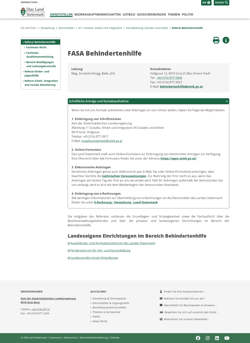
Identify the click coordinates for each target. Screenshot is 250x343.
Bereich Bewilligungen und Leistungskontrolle (41, 64)
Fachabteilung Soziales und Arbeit (147, 28)
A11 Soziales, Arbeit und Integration (100, 28)
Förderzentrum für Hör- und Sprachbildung (100, 250)
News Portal (100, 321)
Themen (174, 14)
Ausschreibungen (151, 14)
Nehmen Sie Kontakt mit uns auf (184, 298)
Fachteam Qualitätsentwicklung (39, 55)
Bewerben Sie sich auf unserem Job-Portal (191, 312)
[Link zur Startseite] (32, 12)
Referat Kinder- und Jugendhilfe (37, 73)
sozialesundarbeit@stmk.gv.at (101, 141)
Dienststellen (61, 14)
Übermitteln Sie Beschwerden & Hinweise (190, 305)
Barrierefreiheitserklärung (94, 337)
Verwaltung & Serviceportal (109, 298)
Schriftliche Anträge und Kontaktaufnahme (99, 101)
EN (204, 2)
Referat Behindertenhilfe (187, 28)
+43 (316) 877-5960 (169, 78)
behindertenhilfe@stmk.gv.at (181, 87)
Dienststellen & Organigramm (111, 303)
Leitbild (129, 14)
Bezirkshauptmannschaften (109, 307)
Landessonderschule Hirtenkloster (94, 258)
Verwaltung (48, 28)
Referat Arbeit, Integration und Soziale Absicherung (41, 83)
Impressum (55, 337)
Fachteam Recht (36, 47)
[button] (221, 3)
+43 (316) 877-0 (40, 309)
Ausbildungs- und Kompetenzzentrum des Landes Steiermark (113, 243)
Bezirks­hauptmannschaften (97, 14)
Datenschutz (71, 337)
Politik (187, 14)
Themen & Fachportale (106, 312)
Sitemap (114, 337)
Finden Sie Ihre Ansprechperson (184, 291)
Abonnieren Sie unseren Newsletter (186, 319)
